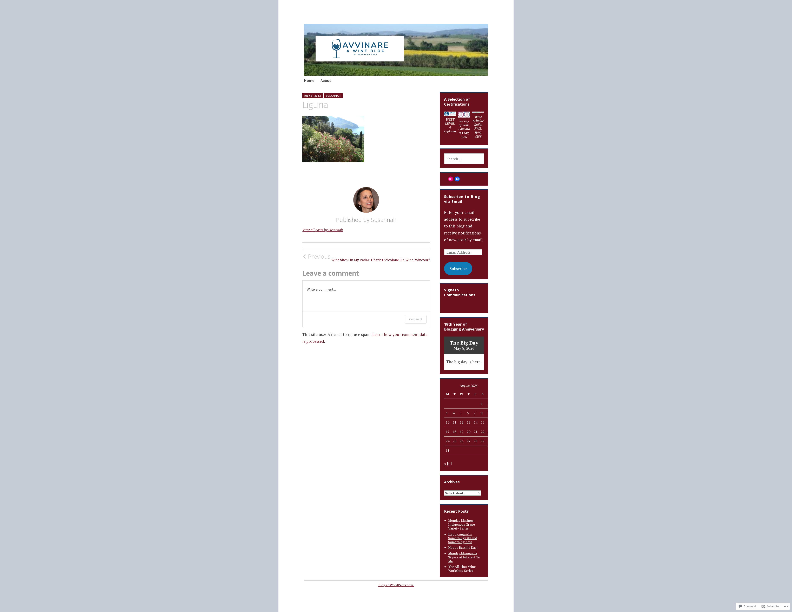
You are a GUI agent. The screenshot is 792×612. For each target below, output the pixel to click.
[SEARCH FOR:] (464, 158)
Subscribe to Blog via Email (462, 199)
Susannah (333, 96)
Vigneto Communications (459, 292)
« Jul (448, 463)
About (326, 80)
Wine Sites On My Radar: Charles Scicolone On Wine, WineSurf (369, 257)
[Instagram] (450, 179)
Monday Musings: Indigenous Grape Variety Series (461, 524)
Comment (415, 319)
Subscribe (458, 268)
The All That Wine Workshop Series (462, 568)
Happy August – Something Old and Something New (462, 538)
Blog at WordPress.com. (396, 585)
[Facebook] (457, 179)
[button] (450, 123)
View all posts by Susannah (322, 229)
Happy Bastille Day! (462, 547)
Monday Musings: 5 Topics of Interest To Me (464, 557)
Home (309, 80)
